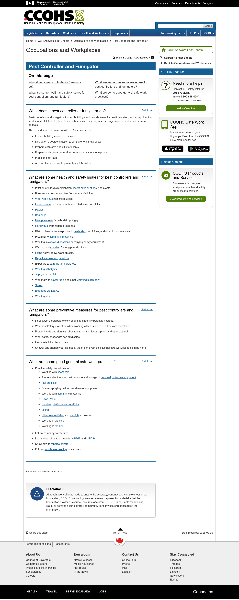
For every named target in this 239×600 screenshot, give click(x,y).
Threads (175, 564)
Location (127, 571)
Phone (126, 564)
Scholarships (33, 571)
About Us (33, 554)
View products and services (186, 199)
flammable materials (61, 236)
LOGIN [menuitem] (207, 33)
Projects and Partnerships (41, 568)
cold (61, 420)
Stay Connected (182, 554)
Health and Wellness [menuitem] (93, 33)
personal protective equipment (118, 377)
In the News (81, 571)
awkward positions (59, 242)
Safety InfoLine (195, 89)
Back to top (147, 110)
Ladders (46, 404)
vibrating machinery (88, 280)
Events (174, 579)
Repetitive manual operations (52, 258)
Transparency (62, 544)
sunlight (74, 415)
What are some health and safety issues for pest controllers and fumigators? (57, 94)
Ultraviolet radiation (53, 415)
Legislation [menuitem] (32, 33)
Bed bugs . (41, 215)
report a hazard (59, 444)
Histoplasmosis (44, 220)
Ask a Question (186, 108)
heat (61, 426)
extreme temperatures (62, 263)
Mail (124, 568)
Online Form (129, 560)
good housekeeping (55, 449)
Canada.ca (203, 591)
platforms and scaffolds (66, 404)
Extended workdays (46, 290)
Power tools (49, 399)
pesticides (80, 231)
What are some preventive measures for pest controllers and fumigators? (121, 84)
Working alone (43, 296)
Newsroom (82, 554)
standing (55, 247)
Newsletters (177, 575)
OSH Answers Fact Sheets (185, 50)
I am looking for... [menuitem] (171, 33)
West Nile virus (44, 199)
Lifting (38, 253)
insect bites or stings (85, 188)
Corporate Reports (36, 564)
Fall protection (50, 383)
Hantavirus (41, 226)
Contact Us (130, 554)
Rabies (39, 209)
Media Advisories (84, 564)
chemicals (63, 372)
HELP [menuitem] (192, 33)
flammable (63, 393)
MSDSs (90, 438)
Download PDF (142, 57)
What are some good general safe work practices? (121, 94)
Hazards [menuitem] (51, 33)
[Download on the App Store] (172, 149)
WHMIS (76, 438)
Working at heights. (46, 269)
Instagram (176, 568)
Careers (30, 575)
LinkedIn (175, 571)
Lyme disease (43, 204)
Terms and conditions (38, 544)
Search (208, 26)
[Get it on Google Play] (199, 149)
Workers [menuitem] (68, 33)
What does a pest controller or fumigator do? (55, 84)
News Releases (83, 560)
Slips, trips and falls (46, 274)
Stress (39, 285)
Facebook (176, 560)
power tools (57, 280)
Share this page (124, 57)
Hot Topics (80, 568)
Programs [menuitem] (119, 33)
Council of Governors (38, 560)
